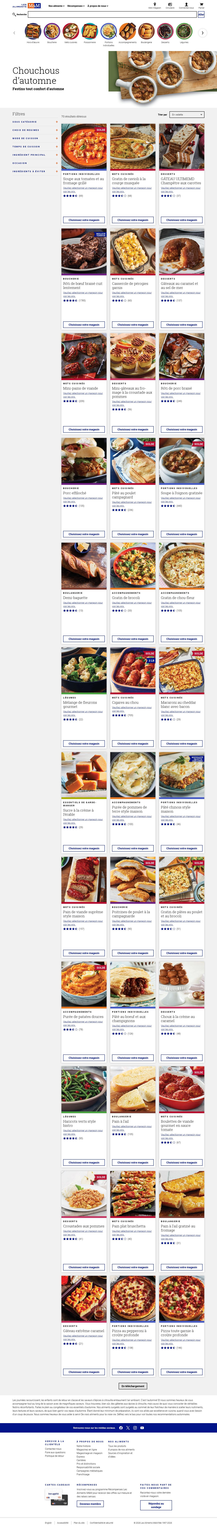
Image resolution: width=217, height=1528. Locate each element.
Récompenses (75, 6)
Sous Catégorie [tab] (25, 121)
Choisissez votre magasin (84, 220)
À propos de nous (97, 6)
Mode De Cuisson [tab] (25, 138)
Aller (201, 14)
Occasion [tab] (20, 163)
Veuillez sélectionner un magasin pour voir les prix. (83, 189)
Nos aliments (56, 6)
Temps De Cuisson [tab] (26, 146)
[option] (33, 33)
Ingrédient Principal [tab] (29, 154)
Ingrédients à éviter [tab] (29, 171)
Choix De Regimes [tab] (26, 130)
